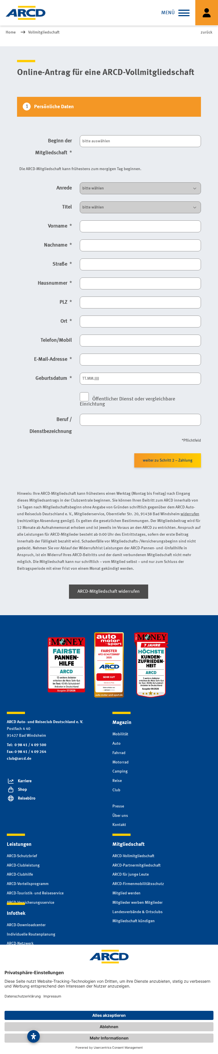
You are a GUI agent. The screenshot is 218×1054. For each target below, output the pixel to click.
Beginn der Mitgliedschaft (53, 146)
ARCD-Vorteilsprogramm (28, 884)
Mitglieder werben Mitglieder (137, 903)
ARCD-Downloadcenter (26, 925)
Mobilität (120, 734)
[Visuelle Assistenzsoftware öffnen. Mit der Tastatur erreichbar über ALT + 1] (33, 1036)
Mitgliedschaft (128, 844)
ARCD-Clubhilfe (20, 874)
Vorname (58, 226)
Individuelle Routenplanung (31, 934)
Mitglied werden (126, 893)
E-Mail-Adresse (51, 359)
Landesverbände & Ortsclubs (137, 912)
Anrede (64, 188)
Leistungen (19, 844)
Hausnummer (53, 283)
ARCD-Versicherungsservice (30, 903)
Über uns (120, 816)
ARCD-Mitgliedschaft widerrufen (108, 591)
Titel (67, 207)
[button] (183, 13)
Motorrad (120, 762)
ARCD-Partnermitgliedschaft (136, 865)
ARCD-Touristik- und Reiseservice (35, 893)
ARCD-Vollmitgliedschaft (133, 856)
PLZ (64, 302)
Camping (120, 771)
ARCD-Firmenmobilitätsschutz (138, 884)
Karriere (25, 781)
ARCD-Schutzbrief (22, 856)
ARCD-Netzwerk (20, 944)
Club (116, 790)
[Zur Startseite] (25, 13)
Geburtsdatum (51, 378)
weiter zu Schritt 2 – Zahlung (167, 460)
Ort (64, 321)
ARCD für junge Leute (130, 874)
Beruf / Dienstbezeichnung (51, 425)
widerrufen (190, 514)
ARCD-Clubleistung (23, 865)
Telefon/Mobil (56, 340)
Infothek (16, 913)
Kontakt (119, 825)
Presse (118, 806)
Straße (60, 264)
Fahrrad (118, 753)
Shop (22, 790)
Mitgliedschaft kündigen (133, 921)
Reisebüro (26, 798)
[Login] (206, 12)
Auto (116, 744)
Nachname (56, 245)
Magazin (121, 722)
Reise (117, 781)
